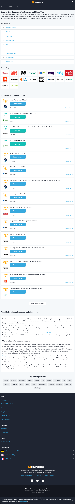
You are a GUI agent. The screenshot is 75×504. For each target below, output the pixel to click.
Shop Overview (5, 412)
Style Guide (4, 432)
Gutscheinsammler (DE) (12, 451)
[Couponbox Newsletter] (43, 481)
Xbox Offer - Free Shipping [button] (17, 140)
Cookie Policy (38, 475)
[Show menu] (2, 2)
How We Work (5, 419)
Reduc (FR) (8, 459)
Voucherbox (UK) (10, 455)
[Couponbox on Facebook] (32, 481)
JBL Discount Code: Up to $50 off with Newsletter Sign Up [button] (27, 275)
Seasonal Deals (5, 442)
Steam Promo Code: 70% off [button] (18, 100)
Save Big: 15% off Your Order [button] (18, 234)
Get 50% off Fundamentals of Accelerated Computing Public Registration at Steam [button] (35, 180)
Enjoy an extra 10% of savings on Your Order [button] (23, 221)
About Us (4, 400)
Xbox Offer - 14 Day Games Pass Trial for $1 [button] (23, 113)
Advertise (4, 429)
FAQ (2, 408)
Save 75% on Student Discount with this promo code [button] (26, 261)
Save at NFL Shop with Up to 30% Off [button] (21, 207)
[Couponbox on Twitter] (37, 481)
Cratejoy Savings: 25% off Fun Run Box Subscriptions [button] (26, 288)
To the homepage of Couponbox (37, 2)
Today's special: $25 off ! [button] (17, 153)
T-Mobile (48, 333)
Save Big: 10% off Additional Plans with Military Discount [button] (27, 248)
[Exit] (72, 500)
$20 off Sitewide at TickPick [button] (18, 167)
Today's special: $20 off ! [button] (17, 194)
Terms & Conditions (49, 475)
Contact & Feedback (7, 404)
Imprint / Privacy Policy (26, 475)
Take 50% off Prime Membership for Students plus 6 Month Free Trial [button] (31, 127)
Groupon (5, 356)
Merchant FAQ (5, 416)
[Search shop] (73, 2)
